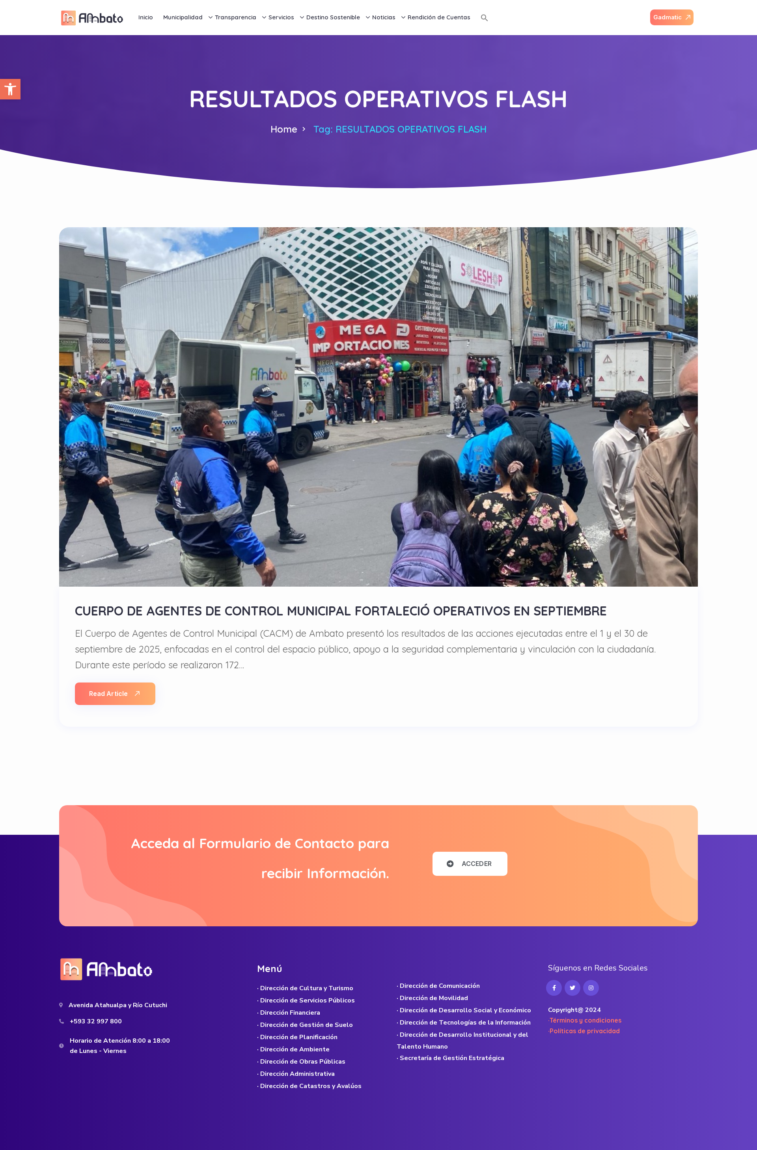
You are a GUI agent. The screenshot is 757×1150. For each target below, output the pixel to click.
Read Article (108, 693)
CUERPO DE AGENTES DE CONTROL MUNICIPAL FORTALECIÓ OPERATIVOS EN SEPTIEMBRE (341, 611)
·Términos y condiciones (584, 1020)
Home (283, 129)
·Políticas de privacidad (584, 1031)
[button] (10, 89)
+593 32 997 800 (96, 1021)
